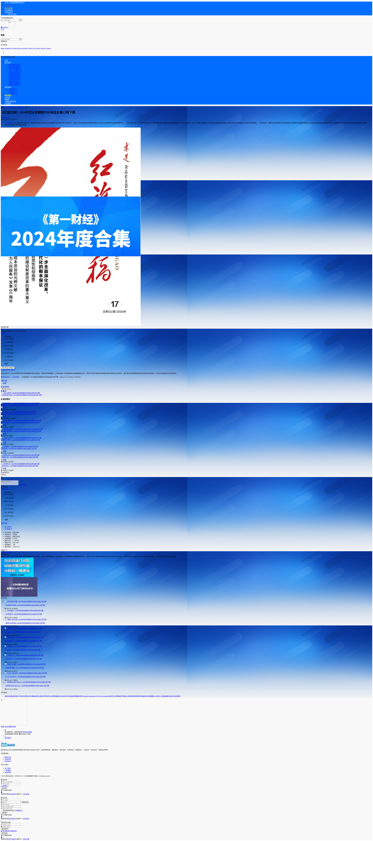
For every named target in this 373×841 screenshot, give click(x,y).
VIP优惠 (9, 8)
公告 (8, 6)
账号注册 (4, 831)
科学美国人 (123, 696)
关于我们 (8, 768)
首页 (6, 60)
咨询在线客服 (27, 732)
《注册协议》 (18, 810)
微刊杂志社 (6, 377)
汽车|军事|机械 (15, 75)
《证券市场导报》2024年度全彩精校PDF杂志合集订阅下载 (21, 431)
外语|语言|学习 (14, 81)
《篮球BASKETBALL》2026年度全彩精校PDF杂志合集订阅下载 (27, 685)
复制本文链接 (7, 389)
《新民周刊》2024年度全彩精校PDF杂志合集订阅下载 (23, 641)
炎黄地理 (8, 696)
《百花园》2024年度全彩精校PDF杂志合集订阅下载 (18, 448)
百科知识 (48, 48)
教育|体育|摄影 (15, 83)
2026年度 (13, 89)
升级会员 (11, 367)
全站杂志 (8, 761)
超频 (4, 383)
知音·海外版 (147, 696)
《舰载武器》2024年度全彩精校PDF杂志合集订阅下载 (19, 405)
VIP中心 (5, 27)
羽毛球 (46, 696)
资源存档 (9, 10)
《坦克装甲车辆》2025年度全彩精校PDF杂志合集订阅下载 (25, 605)
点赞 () (13, 370)
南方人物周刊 (36, 48)
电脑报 (2, 48)
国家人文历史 (155, 696)
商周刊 (178, 696)
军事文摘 (140, 696)
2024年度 (13, 93)
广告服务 (8, 770)
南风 (135, 696)
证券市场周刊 (24, 48)
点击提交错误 (7, 552)
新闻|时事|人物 (15, 64)
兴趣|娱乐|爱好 (15, 79)
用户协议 (12, 794)
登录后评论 (23, 485)
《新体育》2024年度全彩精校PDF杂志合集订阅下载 (22, 632)
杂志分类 (8, 62)
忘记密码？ (5, 786)
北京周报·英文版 (16, 48)
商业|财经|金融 (15, 66)
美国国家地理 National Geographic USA (86, 696)
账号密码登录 (12, 831)
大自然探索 (53, 696)
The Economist (103, 696)
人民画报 (163, 696)
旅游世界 (14, 696)
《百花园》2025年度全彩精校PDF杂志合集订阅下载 (22, 650)
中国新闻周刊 (8, 48)
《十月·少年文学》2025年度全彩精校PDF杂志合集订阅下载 (25, 677)
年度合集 (8, 87)
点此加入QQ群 (26, 734)
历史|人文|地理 (15, 71)
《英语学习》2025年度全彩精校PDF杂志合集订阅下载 (23, 659)
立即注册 (26, 794)
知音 (42, 48)
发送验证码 (5, 829)
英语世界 (130, 696)
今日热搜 (8, 103)
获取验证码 (25, 802)
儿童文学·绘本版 (67, 696)
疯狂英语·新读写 (38, 696)
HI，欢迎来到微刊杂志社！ (15, 2)
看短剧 (7, 99)
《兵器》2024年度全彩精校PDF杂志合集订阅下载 (18, 414)
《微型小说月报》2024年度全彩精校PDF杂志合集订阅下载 (25, 623)
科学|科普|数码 (15, 69)
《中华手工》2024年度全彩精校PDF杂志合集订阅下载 (19, 466)
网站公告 (8, 757)
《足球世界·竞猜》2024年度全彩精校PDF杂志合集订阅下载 (21, 395)
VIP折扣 (3, 333)
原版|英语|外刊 (14, 85)
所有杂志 (9, 12)
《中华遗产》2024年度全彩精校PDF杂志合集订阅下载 (23, 614)
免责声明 (8, 772)
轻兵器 (59, 696)
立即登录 (4, 788)
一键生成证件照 (10, 101)
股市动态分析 (171, 696)
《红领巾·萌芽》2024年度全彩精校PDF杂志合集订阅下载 (20, 440)
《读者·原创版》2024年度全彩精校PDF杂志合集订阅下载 (24, 668)
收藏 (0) (5, 370)
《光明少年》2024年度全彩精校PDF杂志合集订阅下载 (19, 457)
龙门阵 (19, 696)
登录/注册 (4, 833)
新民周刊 (30, 48)
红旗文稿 (9, 123)
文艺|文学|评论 (15, 73)
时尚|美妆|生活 (15, 77)
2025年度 (13, 91)
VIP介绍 (7, 97)
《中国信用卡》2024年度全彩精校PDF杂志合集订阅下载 (20, 422)
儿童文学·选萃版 (114, 696)
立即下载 (4, 367)
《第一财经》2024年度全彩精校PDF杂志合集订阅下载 (21, 393)
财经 (45, 48)
